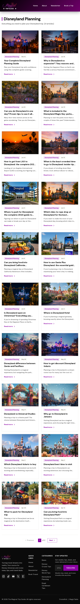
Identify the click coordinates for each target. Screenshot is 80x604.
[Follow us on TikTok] (8, 576)
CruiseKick (63, 599)
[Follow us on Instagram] (3, 576)
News (44, 560)
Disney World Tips (46, 571)
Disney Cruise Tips (46, 565)
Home (30, 562)
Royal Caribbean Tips (46, 585)
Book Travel (33, 574)
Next (51, 540)
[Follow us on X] (18, 576)
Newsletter (33, 570)
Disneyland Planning (46, 578)
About (30, 566)
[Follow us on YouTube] (13, 576)
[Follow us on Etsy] (23, 576)
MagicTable (73, 599)
